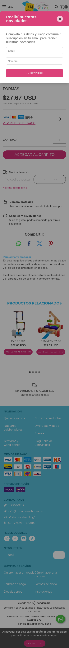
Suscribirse (34, 73)
